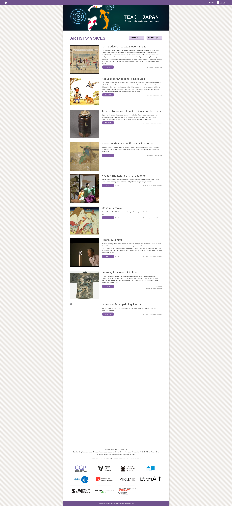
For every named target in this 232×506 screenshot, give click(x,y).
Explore (108, 95)
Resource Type (153, 37)
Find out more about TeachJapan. (116, 450)
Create (108, 314)
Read (108, 67)
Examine (108, 123)
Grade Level (134, 37)
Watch (108, 185)
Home (7, 2)
